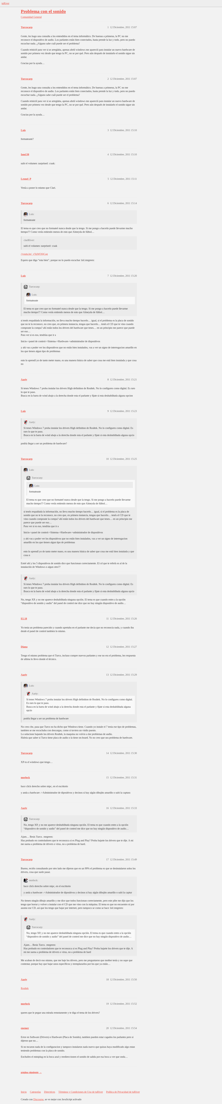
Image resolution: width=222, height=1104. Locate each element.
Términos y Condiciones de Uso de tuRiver (80, 1092)
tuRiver (5, 3)
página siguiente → (31, 1072)
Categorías (35, 1092)
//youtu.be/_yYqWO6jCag (34, 254)
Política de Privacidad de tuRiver (123, 1092)
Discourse (38, 1099)
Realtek (25, 988)
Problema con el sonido (43, 11)
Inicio (24, 1092)
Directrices (49, 1092)
